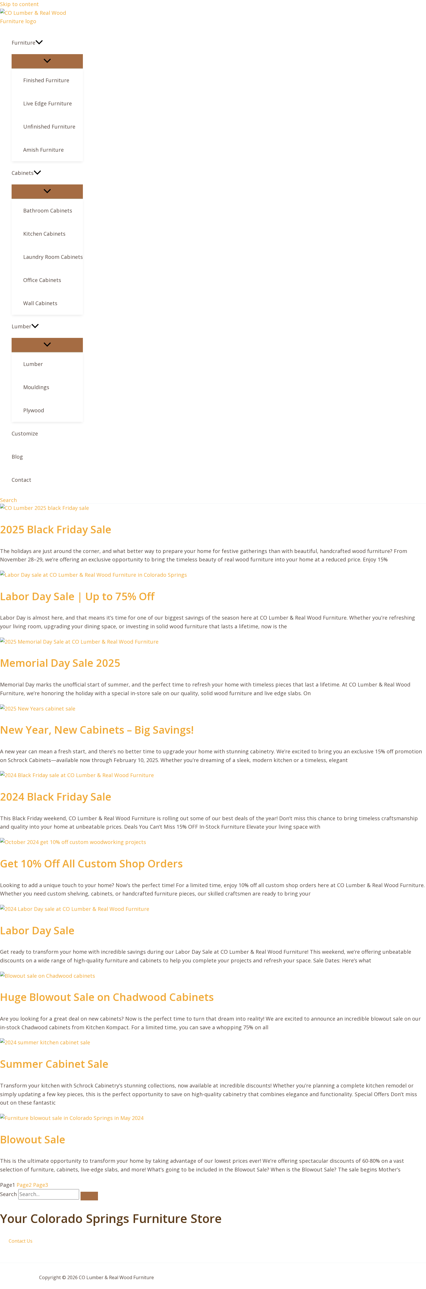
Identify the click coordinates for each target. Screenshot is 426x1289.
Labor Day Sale (37, 930)
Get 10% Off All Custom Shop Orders (91, 863)
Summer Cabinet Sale (54, 1064)
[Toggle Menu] (47, 61)
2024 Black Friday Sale (55, 797)
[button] (39, 42)
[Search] (89, 1196)
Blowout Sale (32, 1139)
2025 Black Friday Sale (55, 529)
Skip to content (19, 4)
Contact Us (20, 1241)
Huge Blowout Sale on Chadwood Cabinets (107, 997)
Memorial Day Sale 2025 (60, 663)
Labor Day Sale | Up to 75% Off (77, 596)
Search (8, 1194)
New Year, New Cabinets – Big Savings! (97, 730)
